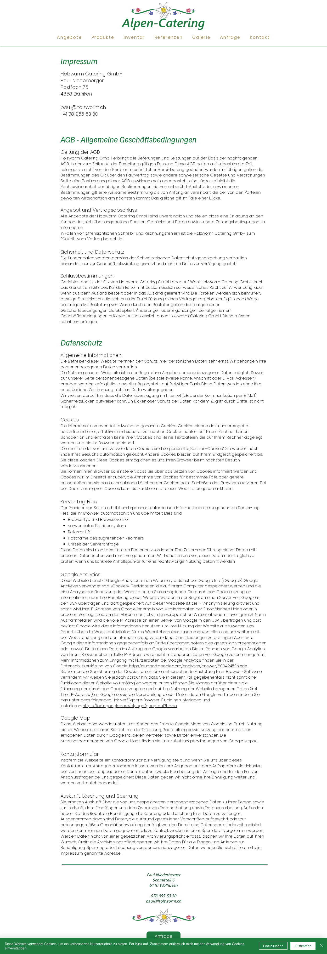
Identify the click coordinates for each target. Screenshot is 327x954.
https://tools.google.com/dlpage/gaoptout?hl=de (130, 706)
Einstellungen (273, 945)
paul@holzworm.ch (83, 107)
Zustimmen (302, 945)
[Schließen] (321, 946)
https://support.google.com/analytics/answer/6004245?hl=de (188, 666)
